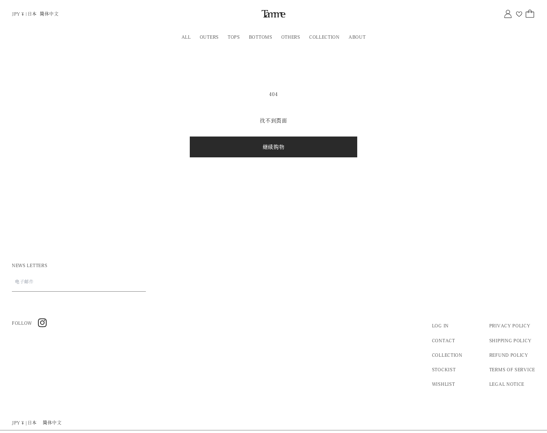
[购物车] (530, 14)
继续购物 (274, 147)
